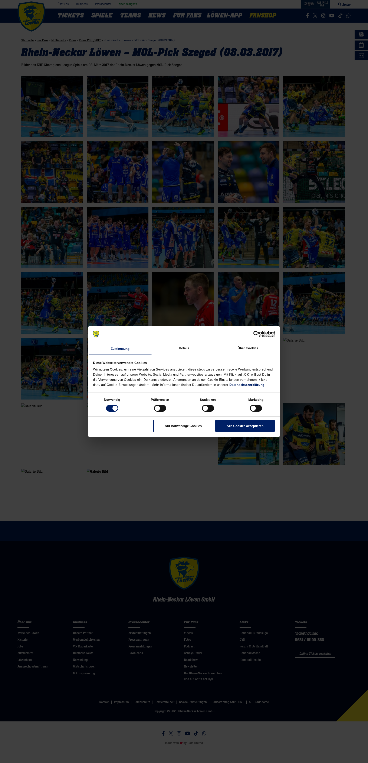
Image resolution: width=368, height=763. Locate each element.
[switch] (160, 408)
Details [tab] (184, 348)
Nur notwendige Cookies (183, 426)
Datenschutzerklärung (246, 385)
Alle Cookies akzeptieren (245, 426)
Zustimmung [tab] (120, 348)
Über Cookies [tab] (248, 348)
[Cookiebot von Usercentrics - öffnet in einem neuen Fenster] (256, 334)
